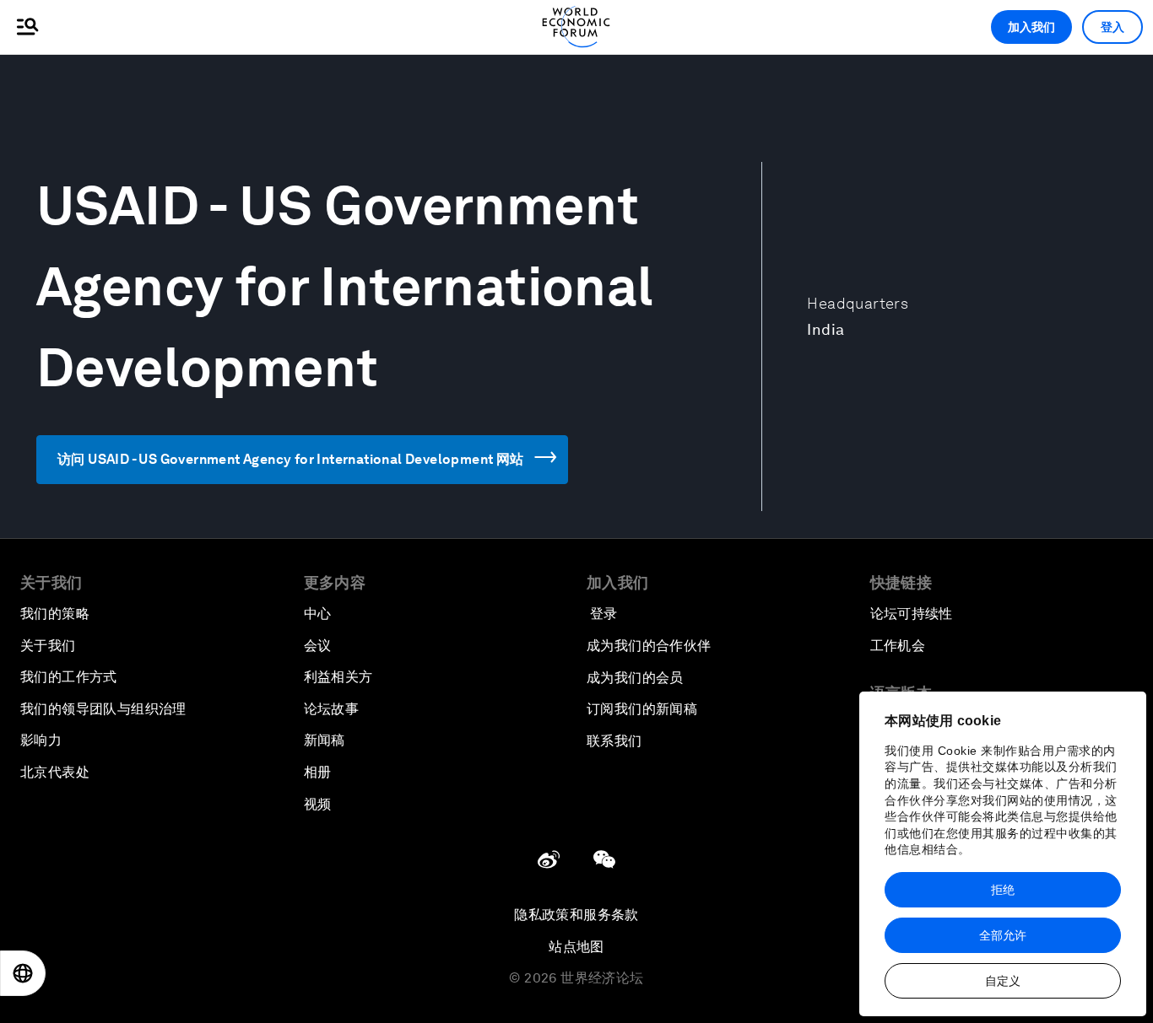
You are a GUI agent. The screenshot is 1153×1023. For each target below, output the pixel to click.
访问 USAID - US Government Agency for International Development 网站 (290, 459)
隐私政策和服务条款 (576, 915)
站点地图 (576, 947)
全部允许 (1002, 935)
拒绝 (1003, 889)
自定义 (1002, 981)
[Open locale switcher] (23, 973)
